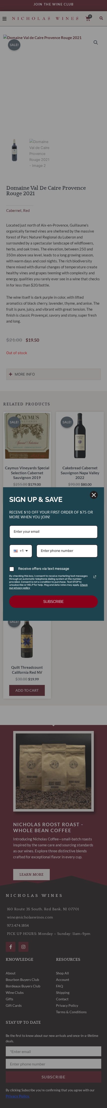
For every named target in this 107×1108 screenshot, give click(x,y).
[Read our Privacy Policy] (95, 577)
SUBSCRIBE (53, 601)
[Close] (94, 495)
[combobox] (20, 551)
